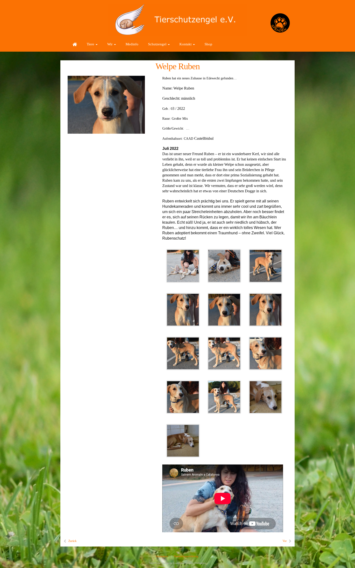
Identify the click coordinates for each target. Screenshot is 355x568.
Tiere (91, 44)
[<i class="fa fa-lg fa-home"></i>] (75, 44)
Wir (110, 44)
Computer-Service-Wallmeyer (189, 562)
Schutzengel (157, 44)
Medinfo (132, 44)
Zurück (72, 541)
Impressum (162, 556)
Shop (208, 44)
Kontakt (185, 44)
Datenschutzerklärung (186, 556)
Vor (285, 541)
